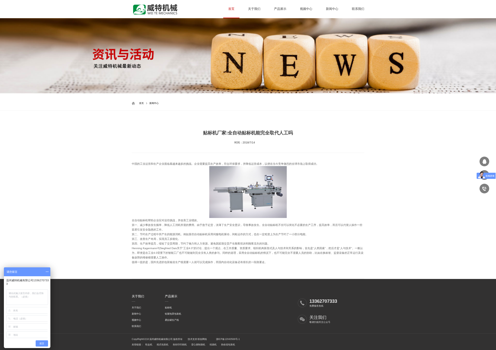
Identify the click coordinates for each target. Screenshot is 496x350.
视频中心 (306, 8)
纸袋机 (213, 344)
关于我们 (254, 8)
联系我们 (358, 8)
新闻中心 (332, 8)
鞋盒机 (148, 344)
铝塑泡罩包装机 (173, 313)
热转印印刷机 (180, 344)
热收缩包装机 (228, 344)
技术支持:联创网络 (197, 339)
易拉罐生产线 (172, 320)
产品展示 (280, 8)
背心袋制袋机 (198, 344)
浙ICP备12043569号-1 (227, 339)
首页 (231, 8)
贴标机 (168, 307)
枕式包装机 (162, 344)
